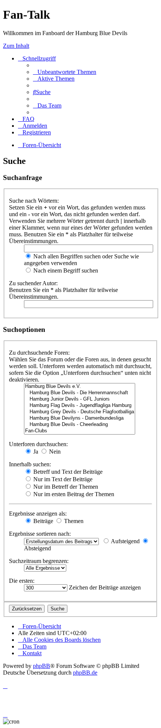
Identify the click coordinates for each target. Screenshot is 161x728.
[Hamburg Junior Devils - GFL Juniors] (79, 399)
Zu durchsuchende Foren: (39, 352)
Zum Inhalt (16, 46)
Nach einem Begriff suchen (65, 270)
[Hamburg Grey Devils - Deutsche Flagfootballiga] (79, 412)
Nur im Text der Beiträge (62, 479)
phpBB (41, 666)
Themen (73, 521)
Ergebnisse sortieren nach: (40, 534)
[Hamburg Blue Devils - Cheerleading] (79, 424)
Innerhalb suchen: (30, 464)
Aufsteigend (125, 541)
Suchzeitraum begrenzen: (39, 561)
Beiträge (42, 521)
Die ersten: (21, 581)
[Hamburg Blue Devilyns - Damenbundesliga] (79, 418)
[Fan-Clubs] (79, 431)
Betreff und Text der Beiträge (67, 472)
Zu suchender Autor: (33, 283)
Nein (54, 451)
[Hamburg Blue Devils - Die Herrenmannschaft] (79, 393)
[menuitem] (64, 72)
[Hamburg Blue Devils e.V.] (79, 386)
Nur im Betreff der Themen (65, 486)
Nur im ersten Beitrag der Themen (73, 494)
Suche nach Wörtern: (34, 200)
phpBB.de (85, 672)
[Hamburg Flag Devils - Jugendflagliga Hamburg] (79, 405)
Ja (35, 451)
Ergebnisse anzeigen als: (38, 513)
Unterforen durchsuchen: (38, 444)
